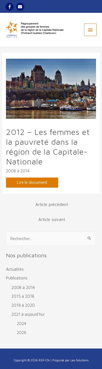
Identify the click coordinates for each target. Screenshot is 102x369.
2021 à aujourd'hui (27, 314)
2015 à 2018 (22, 296)
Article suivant (51, 219)
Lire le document (32, 182)
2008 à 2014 (17, 171)
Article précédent (51, 204)
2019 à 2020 (23, 305)
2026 (21, 332)
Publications (16, 278)
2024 (21, 323)
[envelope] (21, 7)
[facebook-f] (10, 7)
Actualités (15, 269)
